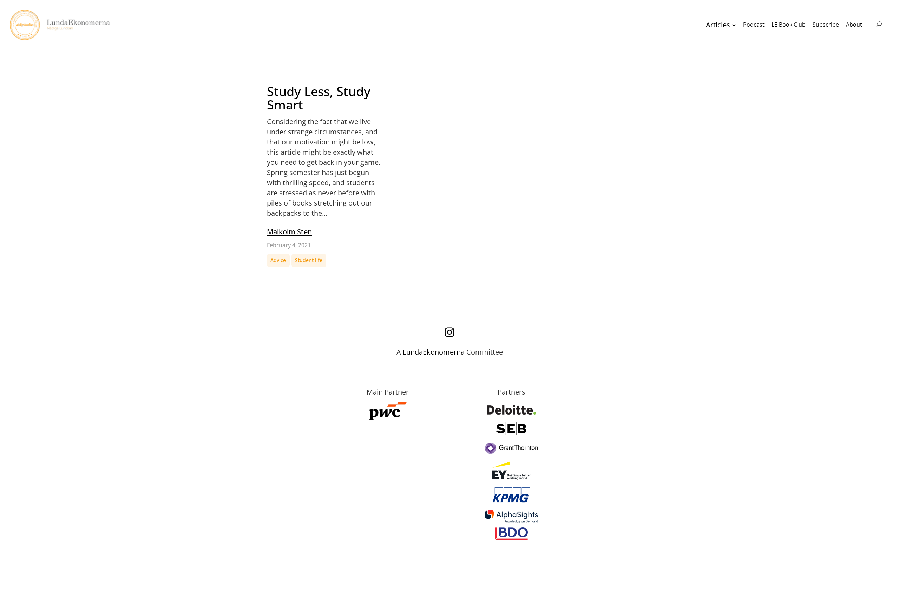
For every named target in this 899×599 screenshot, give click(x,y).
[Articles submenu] (734, 25)
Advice (278, 260)
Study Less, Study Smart (318, 98)
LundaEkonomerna (434, 352)
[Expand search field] (879, 25)
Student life (308, 260)
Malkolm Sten (289, 231)
